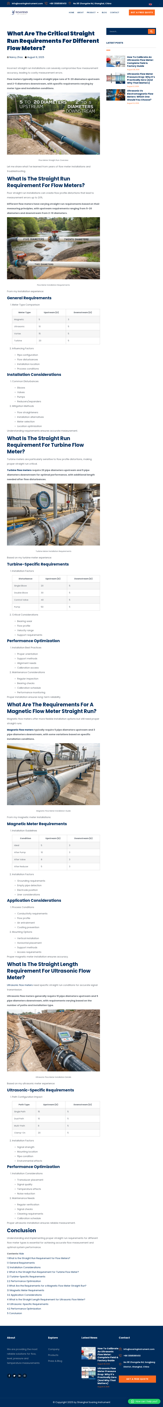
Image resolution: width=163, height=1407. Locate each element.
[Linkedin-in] (19, 1376)
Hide (21, 1253)
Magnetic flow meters (20, 729)
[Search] (151, 31)
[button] (144, 1401)
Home (71, 12)
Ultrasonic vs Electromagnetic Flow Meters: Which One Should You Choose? (140, 95)
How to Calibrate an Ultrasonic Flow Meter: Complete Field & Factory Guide (140, 61)
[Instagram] (24, 1376)
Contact (114, 12)
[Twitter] (14, 1376)
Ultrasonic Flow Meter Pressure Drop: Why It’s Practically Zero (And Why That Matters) (141, 78)
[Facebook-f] (9, 1376)
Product (91, 12)
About (80, 12)
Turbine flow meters (19, 470)
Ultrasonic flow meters (20, 985)
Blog (104, 12)
